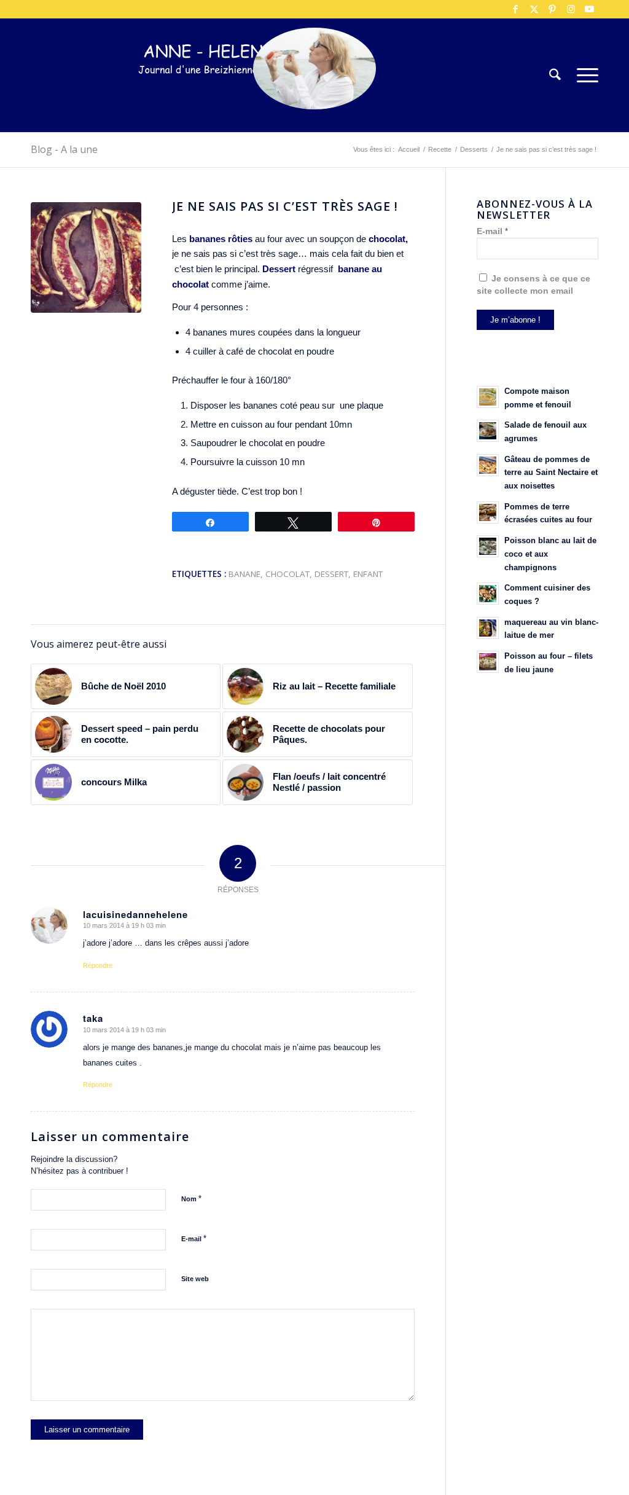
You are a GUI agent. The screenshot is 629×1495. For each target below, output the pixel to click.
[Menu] (583, 75)
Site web (195, 1278)
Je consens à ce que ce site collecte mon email (533, 285)
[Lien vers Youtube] (589, 9)
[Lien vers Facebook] (515, 9)
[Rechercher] (555, 75)
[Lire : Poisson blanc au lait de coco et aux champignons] (488, 546)
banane (244, 573)
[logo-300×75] (215, 94)
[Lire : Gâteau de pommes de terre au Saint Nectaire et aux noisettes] (488, 465)
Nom (191, 1198)
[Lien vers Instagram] (570, 9)
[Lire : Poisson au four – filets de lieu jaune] (488, 662)
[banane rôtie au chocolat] (86, 257)
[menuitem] (555, 75)
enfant (368, 573)
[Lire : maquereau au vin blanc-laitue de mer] (488, 628)
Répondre (97, 965)
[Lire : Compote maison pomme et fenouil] (488, 397)
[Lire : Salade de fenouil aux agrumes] (488, 431)
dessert (331, 573)
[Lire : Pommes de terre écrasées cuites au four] (488, 512)
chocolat (287, 573)
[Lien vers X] (534, 9)
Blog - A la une (64, 149)
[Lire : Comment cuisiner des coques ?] (488, 594)
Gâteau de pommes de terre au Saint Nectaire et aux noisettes (551, 472)
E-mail (193, 1238)
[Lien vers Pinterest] (552, 9)
